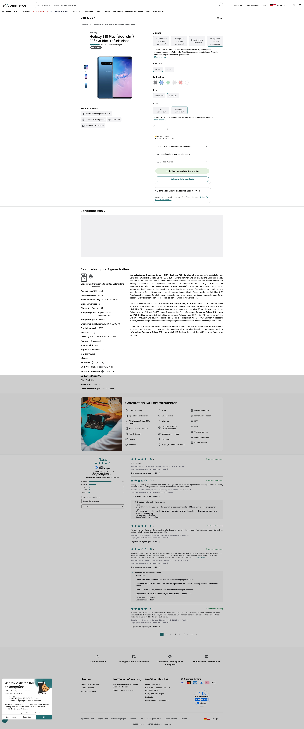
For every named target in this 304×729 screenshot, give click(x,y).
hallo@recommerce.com (160, 688)
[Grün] (168, 82)
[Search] (219, 5)
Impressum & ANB (87, 719)
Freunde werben (87, 688)
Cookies (133, 719)
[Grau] (174, 82)
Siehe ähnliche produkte (182, 179)
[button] (279, 5)
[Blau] (161, 82)
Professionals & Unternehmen (157, 701)
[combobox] (125, 5)
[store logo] (15, 5)
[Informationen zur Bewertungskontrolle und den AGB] (113, 472)
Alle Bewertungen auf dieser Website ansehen (102, 477)
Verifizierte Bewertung (215, 459)
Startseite (84, 25)
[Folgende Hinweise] (196, 634)
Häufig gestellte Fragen (154, 694)
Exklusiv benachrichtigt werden (184, 171)
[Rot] (180, 82)
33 (191, 634)
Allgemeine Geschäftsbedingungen (112, 719)
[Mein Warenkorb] (299, 5)
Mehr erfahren (160, 57)
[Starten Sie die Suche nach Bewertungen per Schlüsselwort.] (123, 506)
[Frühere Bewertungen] (158, 634)
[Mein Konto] (294, 5)
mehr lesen (201, 557)
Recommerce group (88, 691)
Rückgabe (149, 697)
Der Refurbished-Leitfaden (123, 690)
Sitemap (184, 719)
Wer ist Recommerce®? (90, 684)
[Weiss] (187, 82)
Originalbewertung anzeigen (141, 473)
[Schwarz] (155, 82)
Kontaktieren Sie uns (153, 684)
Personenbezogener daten (150, 719)
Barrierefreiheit (171, 719)
